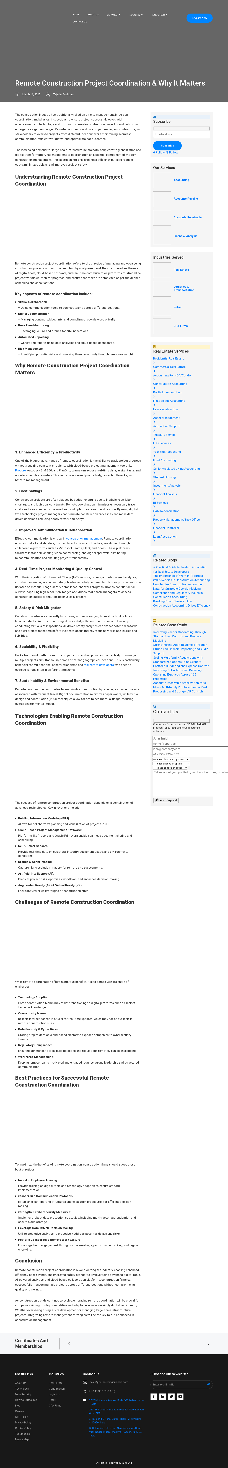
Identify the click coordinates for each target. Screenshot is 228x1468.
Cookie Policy (23, 1428)
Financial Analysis (185, 236)
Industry (134, 15)
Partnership (22, 1439)
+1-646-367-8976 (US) (102, 1391)
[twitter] (171, 1396)
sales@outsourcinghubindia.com (109, 1382)
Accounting (181, 180)
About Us (93, 14)
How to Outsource (26, 1400)
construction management (83, 538)
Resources (158, 15)
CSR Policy (21, 1416)
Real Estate (181, 269)
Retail (177, 307)
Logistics (54, 1394)
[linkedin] (162, 1396)
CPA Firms (181, 326)
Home (76, 14)
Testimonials (22, 1433)
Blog (17, 1405)
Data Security (23, 1394)
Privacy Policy (23, 1422)
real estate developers (99, 665)
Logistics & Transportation (184, 288)
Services (112, 15)
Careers (19, 1411)
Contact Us (80, 21)
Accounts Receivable (188, 217)
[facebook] (154, 1396)
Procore (20, 470)
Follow (160, 152)
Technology (22, 1388)
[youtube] (180, 1396)
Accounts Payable (186, 198)
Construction (57, 1388)
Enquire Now (199, 18)
